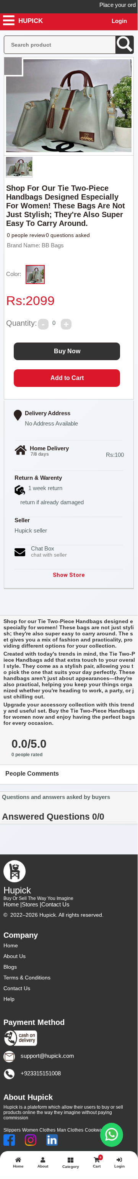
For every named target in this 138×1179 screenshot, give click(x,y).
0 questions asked (68, 235)
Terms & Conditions (26, 977)
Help (9, 999)
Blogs (10, 967)
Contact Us (55, 904)
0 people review (26, 235)
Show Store (69, 575)
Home (10, 945)
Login (119, 21)
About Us (14, 956)
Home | (12, 904)
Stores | (31, 904)
